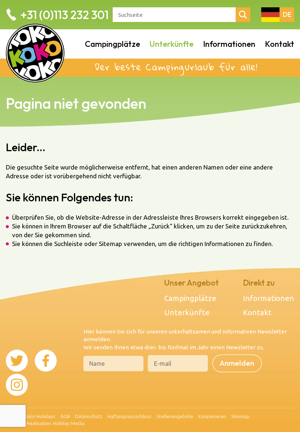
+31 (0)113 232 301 (64, 14)
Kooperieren (212, 416)
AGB (65, 416)
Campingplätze (112, 44)
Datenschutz (88, 416)
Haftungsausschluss (129, 416)
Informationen (229, 44)
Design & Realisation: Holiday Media (45, 423)
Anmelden (237, 363)
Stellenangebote (174, 416)
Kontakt (279, 44)
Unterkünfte (172, 44)
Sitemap (240, 416)
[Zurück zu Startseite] (35, 44)
